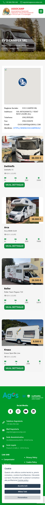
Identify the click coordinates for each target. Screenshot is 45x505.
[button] (41, 11)
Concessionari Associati (19, 45)
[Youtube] (25, 411)
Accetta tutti (22, 486)
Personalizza (22, 497)
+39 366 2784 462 (12, 2)
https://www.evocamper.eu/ (27, 128)
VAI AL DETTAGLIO (14, 185)
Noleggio (7, 464)
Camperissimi (9, 459)
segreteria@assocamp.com (32, 2)
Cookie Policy (31, 462)
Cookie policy (23, 480)
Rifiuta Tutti (22, 492)
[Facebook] (10, 411)
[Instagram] (18, 411)
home (4, 45)
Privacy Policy (31, 457)
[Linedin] (33, 411)
